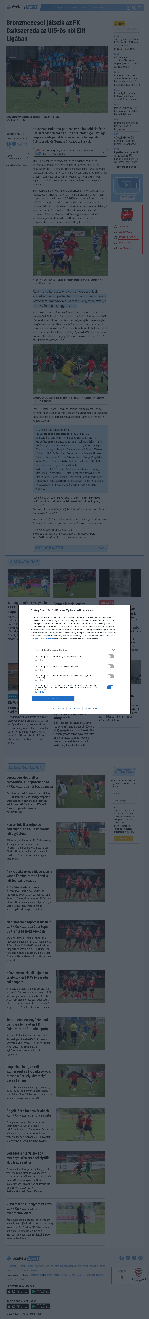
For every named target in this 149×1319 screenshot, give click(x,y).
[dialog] (74, 659)
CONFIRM (53, 698)
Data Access (74, 708)
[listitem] (74, 649)
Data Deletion (58, 708)
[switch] (110, 656)
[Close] (125, 610)
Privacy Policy (91, 708)
